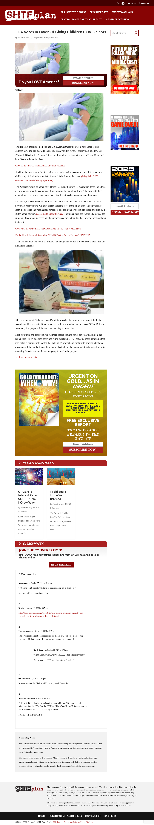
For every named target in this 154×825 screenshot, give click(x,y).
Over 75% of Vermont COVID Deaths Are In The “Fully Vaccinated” (48, 229)
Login (133, 3)
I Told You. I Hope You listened (58, 495)
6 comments (53, 37)
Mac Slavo (21, 37)
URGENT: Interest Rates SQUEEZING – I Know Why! (28, 497)
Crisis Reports (98, 12)
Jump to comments (27, 357)
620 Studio (57, 823)
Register (145, 3)
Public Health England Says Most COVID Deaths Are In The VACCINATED (52, 235)
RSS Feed (110, 817)
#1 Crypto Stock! (74, 12)
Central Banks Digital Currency (81, 19)
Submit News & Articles (65, 817)
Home (42, 817)
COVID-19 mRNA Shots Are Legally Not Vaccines (40, 166)
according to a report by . (49, 214)
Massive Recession (117, 19)
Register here (61, 565)
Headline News (42, 37)
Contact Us (93, 817)
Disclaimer (90, 823)
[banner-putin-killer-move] (125, 93)
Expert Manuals (122, 12)
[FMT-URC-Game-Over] (125, 149)
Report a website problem (74, 823)
